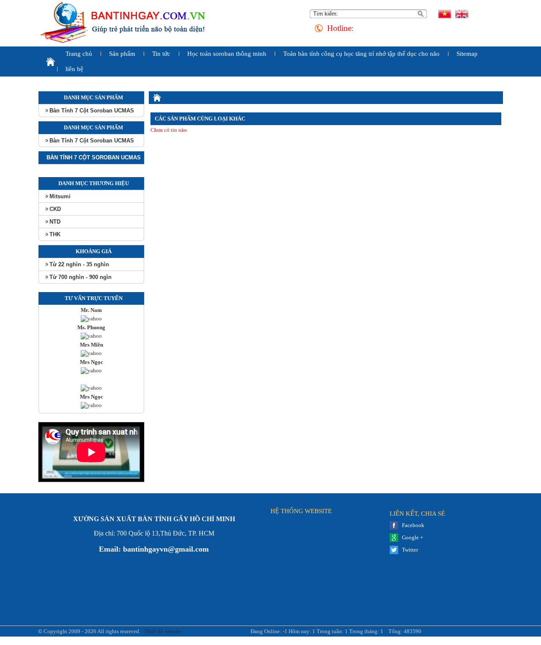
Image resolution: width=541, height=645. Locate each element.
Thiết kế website (162, 631)
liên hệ (74, 69)
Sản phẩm (122, 53)
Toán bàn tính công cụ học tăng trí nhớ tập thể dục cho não (361, 53)
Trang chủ (79, 53)
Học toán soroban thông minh (226, 53)
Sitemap (467, 53)
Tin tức (161, 53)
